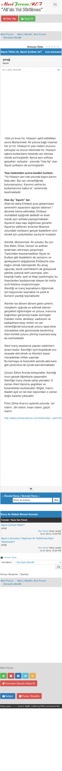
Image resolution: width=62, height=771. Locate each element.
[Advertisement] (31, 105)
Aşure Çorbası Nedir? (13, 525)
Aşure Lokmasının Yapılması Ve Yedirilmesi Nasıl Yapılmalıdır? (27, 539)
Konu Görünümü (53, 51)
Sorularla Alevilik (12, 37)
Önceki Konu (12, 496)
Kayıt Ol (28, 18)
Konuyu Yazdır (10, 557)
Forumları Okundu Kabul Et (20, 683)
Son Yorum (43, 530)
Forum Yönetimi (30, 696)
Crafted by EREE (38, 706)
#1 (59, 69)
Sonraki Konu (30, 496)
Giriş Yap (11, 18)
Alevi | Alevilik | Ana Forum (31, 34)
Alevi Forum (6, 34)
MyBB (14, 706)
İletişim (9, 696)
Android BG (54, 706)
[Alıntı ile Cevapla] (31, 489)
